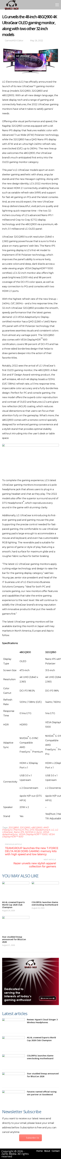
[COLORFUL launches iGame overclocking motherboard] (45, 889)
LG (52, 829)
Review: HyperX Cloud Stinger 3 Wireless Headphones (42, 1021)
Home (39, 1151)
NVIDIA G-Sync (33, 832)
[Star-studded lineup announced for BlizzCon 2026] (15, 924)
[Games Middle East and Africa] (11, 10)
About (47, 1151)
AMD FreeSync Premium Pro (25, 828)
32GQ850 (13, 827)
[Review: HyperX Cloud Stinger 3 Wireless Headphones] (13, 1024)
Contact (56, 1151)
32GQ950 (25, 827)
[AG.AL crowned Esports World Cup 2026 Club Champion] (15, 889)
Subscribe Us (32, 1138)
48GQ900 (36, 827)
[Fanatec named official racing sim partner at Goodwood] (13, 1096)
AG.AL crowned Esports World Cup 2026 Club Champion (13, 905)
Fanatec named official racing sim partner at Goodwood (41, 1093)
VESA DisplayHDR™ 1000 (33, 834)
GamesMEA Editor (14, 40)
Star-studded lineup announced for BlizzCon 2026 (14, 939)
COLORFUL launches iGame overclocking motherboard (45, 903)
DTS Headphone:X (40, 829)
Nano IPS (19, 832)
